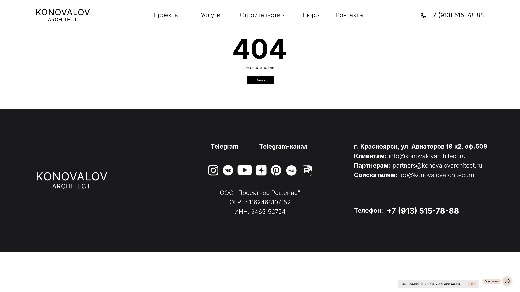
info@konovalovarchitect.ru (427, 156)
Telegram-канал (283, 146)
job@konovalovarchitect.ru (436, 175)
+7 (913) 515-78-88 (456, 15)
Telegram (224, 146)
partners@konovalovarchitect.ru (437, 165)
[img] (213, 170)
